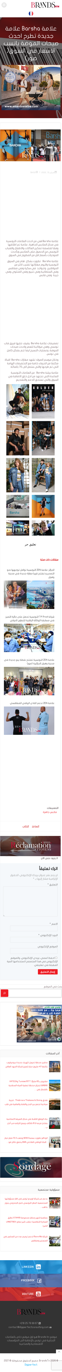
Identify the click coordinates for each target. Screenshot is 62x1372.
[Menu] (4, 5)
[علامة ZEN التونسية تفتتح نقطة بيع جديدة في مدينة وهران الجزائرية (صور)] (29, 681)
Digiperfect (31, 1364)
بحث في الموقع (53, 986)
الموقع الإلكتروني (48, 946)
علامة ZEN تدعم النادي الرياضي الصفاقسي (32, 703)
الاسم (54, 924)
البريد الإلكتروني (48, 935)
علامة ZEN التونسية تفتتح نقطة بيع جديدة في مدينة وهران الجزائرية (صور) (29, 662)
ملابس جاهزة (50, 812)
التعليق (53, 884)
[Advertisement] (31, 208)
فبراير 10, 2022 (47, 172)
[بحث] (4, 993)
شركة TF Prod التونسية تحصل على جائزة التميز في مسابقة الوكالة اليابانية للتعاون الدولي (30, 619)
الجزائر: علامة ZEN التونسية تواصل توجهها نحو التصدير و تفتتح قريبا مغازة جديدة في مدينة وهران (30, 573)
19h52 (33, 172)
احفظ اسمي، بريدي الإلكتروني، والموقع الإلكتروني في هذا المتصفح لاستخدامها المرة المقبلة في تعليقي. (32, 961)
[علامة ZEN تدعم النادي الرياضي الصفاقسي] (29, 720)
